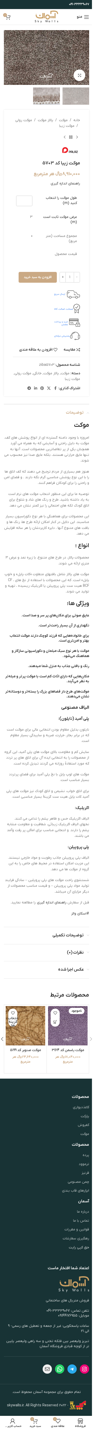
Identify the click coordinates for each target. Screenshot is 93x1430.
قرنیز (85, 1172)
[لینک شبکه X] (48, 388)
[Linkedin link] (36, 388)
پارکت (85, 1116)
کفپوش (83, 1125)
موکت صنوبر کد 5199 (25, 1050)
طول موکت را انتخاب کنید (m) (61, 201)
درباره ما (83, 1211)
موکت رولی (23, 120)
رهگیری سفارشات (76, 1238)
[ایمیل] (47, 1369)
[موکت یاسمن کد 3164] (68, 1025)
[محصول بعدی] (64, 137)
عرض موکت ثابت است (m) (60, 220)
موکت (63, 120)
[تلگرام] (72, 1369)
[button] (84, 57)
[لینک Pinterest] (42, 388)
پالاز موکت (45, 120)
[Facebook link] (55, 388)
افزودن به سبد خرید (38, 277)
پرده (86, 1155)
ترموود (84, 1164)
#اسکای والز (80, 913)
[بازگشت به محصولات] (71, 137)
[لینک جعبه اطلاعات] (46, 294)
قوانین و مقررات (77, 1229)
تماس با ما (81, 1220)
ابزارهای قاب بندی (75, 1190)
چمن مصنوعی (78, 1181)
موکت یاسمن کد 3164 (68, 1050)
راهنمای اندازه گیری (65, 183)
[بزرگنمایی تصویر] (79, 75)
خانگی (37, 373)
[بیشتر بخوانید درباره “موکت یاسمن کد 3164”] (55, 1022)
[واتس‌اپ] (59, 1369)
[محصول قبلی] (77, 137)
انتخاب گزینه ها (12, 1022)
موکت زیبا (66, 125)
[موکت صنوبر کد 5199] (25, 1025)
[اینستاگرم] (84, 1369)
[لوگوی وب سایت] (46, 16)
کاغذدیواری (81, 1107)
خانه (76, 120)
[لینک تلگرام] (29, 388)
